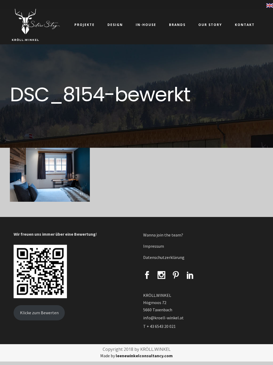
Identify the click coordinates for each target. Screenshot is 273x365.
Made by (136, 355)
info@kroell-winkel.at (163, 317)
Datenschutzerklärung (163, 257)
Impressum (153, 246)
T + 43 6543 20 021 (159, 326)
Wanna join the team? (163, 235)
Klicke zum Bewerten (39, 312)
